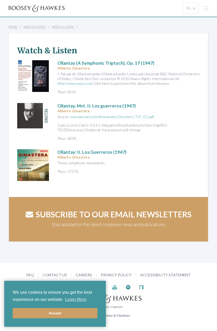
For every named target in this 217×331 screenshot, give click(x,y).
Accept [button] (55, 313)
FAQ (30, 275)
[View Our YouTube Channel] (114, 287)
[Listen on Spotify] (128, 287)
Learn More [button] (76, 299)
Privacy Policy (116, 275)
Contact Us (55, 275)
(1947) (105, 63)
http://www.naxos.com (75, 83)
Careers (84, 275)
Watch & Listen (35, 26)
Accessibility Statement (165, 275)
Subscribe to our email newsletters (114, 214)
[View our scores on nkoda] (141, 287)
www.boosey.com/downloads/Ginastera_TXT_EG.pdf (112, 116)
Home (12, 26)
